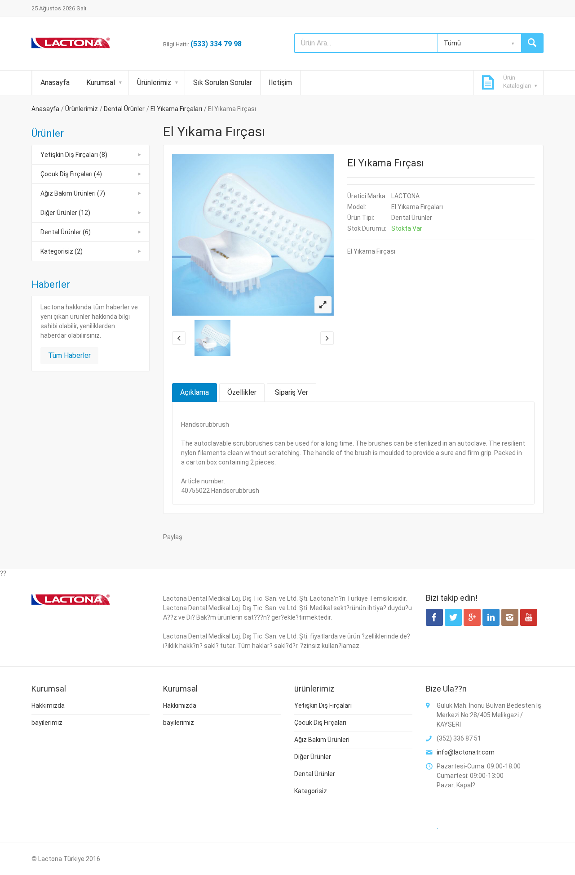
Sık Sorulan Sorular (222, 82)
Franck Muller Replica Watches (323, 698)
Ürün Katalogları (517, 81)
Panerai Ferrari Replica (57, 689)
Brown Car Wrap (143, 708)
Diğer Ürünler (312, 756)
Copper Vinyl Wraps (461, 698)
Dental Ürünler (124, 108)
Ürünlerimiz (154, 82)
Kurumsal (100, 82)
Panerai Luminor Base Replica (231, 689)
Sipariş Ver (291, 392)
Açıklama (194, 392)
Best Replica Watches (401, 698)
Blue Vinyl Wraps (514, 698)
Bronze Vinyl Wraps (91, 708)
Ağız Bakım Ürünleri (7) (72, 193)
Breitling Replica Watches (241, 698)
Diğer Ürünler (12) (65, 212)
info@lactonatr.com (466, 752)
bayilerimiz (46, 722)
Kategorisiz (310, 791)
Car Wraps (182, 708)
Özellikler (242, 392)
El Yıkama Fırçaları (176, 108)
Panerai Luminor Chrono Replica (320, 689)
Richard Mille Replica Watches (160, 698)
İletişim (280, 82)
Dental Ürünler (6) (65, 232)
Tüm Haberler (69, 355)
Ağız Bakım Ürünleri (321, 739)
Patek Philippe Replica (83, 698)
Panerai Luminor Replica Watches (138, 689)
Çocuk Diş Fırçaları (320, 722)
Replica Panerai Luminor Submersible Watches (434, 689)
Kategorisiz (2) (61, 251)
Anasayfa (55, 82)
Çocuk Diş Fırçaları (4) (71, 174)
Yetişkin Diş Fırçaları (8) (73, 154)
